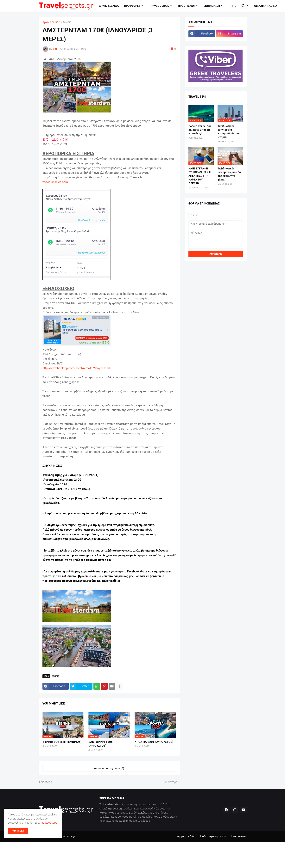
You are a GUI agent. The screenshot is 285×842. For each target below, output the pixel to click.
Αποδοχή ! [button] (18, 831)
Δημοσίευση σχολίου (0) (109, 768)
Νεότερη (46, 782)
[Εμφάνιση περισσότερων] (119, 686)
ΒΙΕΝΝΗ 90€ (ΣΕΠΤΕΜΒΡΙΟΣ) (61, 742)
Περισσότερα (49, 822)
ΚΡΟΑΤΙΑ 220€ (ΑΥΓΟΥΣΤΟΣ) (154, 742)
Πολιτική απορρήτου (213, 836)
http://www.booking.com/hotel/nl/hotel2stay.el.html (76, 368)
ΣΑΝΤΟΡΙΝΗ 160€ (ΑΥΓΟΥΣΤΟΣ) (100, 743)
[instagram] (234, 810)
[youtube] (243, 810)
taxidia (67, 22)
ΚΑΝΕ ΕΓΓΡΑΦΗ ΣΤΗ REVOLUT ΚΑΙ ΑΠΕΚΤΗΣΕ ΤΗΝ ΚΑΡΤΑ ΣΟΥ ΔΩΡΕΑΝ (199, 176)
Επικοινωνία (239, 836)
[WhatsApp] (96, 686)
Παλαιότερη (169, 782)
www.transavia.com (55, 182)
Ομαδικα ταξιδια (265, 5)
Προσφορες (132, 5)
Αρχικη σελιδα (109, 5)
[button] (234, 6)
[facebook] (226, 810)
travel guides (159, 5)
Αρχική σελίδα (51, 22)
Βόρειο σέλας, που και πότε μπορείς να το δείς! (200, 130)
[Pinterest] (104, 686)
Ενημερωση (212, 5)
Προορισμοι (186, 5)
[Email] (112, 686)
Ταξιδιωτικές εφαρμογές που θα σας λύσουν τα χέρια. (229, 174)
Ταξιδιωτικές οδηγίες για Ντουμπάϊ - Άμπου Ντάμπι (229, 132)
